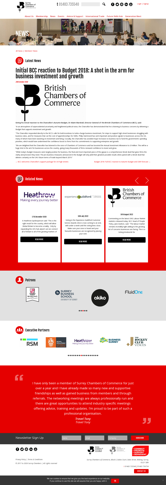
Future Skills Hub (115, 16)
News (52, 16)
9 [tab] (83, 355)
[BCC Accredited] (96, 454)
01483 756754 (143, 466)
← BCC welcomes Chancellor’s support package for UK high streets (42, 162)
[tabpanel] (32, 294)
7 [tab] (79, 355)
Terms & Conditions (35, 459)
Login (139, 4)
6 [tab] (77, 355)
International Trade (95, 16)
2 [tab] (81, 310)
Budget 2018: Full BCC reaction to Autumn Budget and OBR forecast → (122, 162)
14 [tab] (92, 355)
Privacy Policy (21, 459)
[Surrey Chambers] (27, 13)
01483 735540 (69, 4)
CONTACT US (141, 471)
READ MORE (39, 239)
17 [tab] (97, 355)
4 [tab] (84, 310)
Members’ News (31, 51)
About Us (29, 16)
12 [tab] (88, 355)
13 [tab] (90, 355)
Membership (42, 16)
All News (19, 51)
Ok (115, 481)
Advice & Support (75, 16)
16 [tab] (95, 355)
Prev (137, 180)
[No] (163, 480)
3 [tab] (83, 310)
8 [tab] (81, 355)
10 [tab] (84, 355)
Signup (146, 4)
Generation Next (133, 16)
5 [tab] (86, 310)
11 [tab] (86, 355)
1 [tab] (79, 310)
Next (147, 180)
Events (61, 16)
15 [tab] (94, 355)
